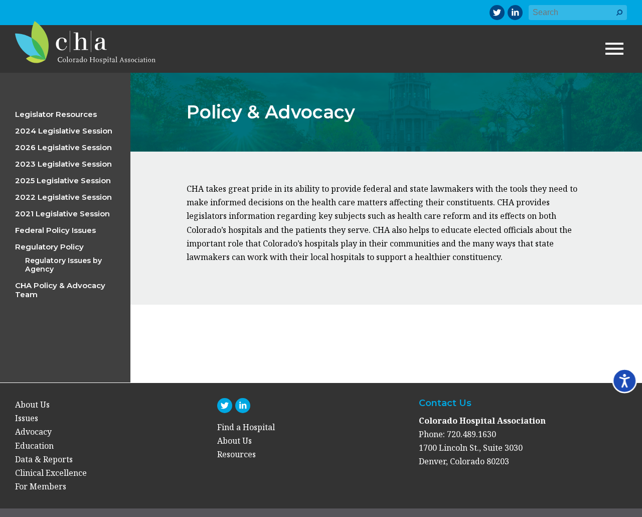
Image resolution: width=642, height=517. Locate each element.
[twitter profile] (497, 12)
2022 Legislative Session (63, 197)
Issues (26, 418)
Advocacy (33, 431)
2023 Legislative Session (63, 164)
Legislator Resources (56, 114)
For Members (40, 486)
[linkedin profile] (515, 12)
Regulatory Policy (49, 246)
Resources (236, 454)
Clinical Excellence (51, 472)
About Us (32, 404)
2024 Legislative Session (63, 131)
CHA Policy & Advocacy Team (60, 290)
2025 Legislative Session (63, 180)
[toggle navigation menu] (614, 48)
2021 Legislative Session (62, 213)
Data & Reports (44, 459)
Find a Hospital (246, 427)
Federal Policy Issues (55, 230)
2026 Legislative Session (63, 147)
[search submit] (619, 17)
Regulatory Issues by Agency (63, 265)
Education (34, 445)
